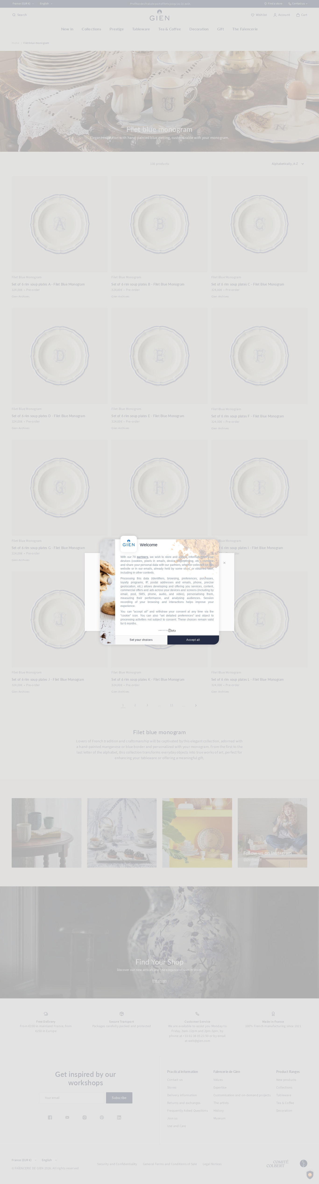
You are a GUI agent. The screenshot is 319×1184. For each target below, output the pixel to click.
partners (142, 557)
